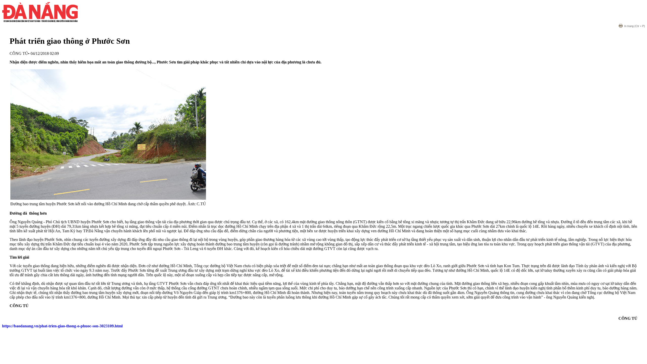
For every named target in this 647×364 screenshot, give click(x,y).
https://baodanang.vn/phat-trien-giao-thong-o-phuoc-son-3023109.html (62, 326)
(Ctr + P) (634, 26)
